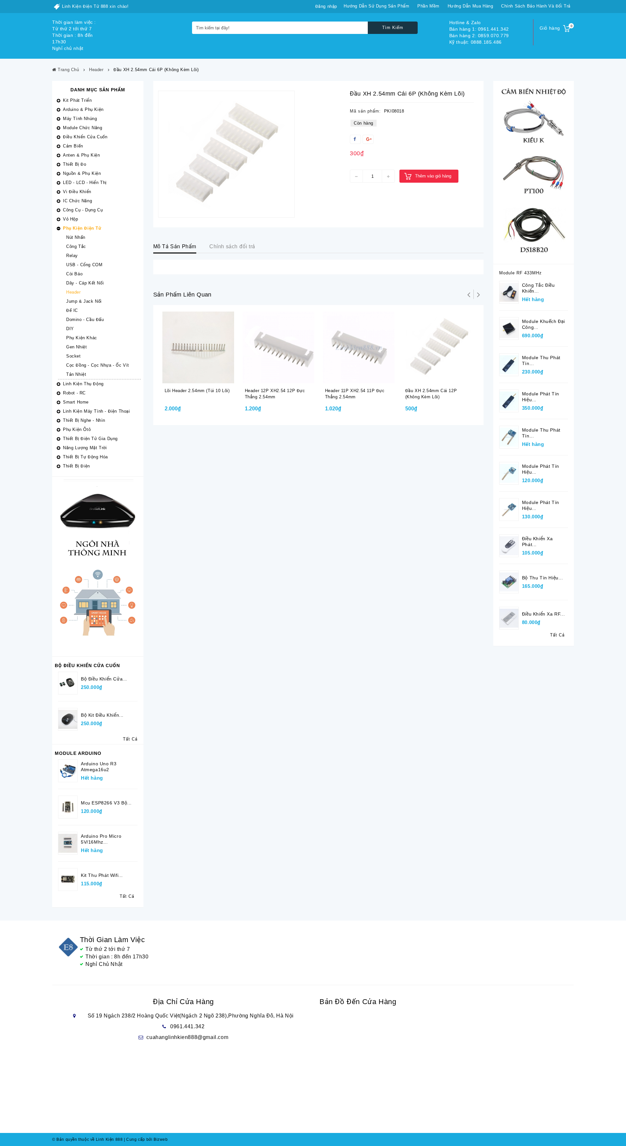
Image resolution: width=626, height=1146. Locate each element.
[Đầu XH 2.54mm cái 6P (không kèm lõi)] (226, 154)
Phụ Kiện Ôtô (77, 429)
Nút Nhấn (75, 237)
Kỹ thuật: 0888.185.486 (475, 42)
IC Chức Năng (77, 200)
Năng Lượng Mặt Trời (85, 447)
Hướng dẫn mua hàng (470, 6)
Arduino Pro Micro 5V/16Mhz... (101, 839)
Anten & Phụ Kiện (81, 155)
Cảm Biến (73, 146)
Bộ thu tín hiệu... (542, 577)
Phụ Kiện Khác (81, 337)
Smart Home (76, 402)
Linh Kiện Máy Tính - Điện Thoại (96, 411)
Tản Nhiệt (76, 374)
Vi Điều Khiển (77, 191)
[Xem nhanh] (206, 377)
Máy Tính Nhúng (80, 118)
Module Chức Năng (82, 127)
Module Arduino (78, 753)
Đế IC (72, 310)
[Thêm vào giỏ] (193, 377)
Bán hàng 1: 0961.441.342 (479, 29)
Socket (73, 356)
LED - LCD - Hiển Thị (85, 182)
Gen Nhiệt (76, 346)
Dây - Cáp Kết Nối (85, 283)
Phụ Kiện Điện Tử (82, 228)
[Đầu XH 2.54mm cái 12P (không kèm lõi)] (438, 347)
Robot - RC (74, 392)
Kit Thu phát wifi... (102, 875)
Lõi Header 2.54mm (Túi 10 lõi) (197, 390)
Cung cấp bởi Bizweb (146, 1139)
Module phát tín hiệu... (540, 396)
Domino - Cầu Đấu (85, 319)
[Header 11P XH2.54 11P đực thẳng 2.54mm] (358, 347)
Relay (72, 255)
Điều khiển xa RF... (543, 614)
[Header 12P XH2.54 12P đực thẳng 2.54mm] (278, 347)
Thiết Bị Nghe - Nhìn (84, 420)
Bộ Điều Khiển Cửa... (104, 678)
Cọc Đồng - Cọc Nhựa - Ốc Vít (97, 365)
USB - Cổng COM (84, 264)
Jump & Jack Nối (84, 301)
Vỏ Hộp (70, 219)
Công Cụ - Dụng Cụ (83, 209)
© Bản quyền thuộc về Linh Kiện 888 (87, 1139)
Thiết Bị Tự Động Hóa (85, 456)
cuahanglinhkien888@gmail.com (187, 1037)
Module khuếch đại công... (543, 324)
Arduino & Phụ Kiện (83, 109)
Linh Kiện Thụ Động (83, 383)
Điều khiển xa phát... (537, 541)
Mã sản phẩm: (365, 111)
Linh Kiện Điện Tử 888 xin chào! (95, 6)
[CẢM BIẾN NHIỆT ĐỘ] (533, 172)
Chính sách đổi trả (232, 246)
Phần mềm (428, 6)
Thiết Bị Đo (74, 164)
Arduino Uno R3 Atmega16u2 (98, 766)
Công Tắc (76, 246)
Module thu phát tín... (541, 360)
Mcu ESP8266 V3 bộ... (106, 802)
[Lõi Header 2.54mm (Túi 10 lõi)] (198, 347)
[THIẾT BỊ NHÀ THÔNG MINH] (98, 566)
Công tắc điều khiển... (538, 288)
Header (73, 292)
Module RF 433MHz (520, 272)
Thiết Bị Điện (76, 466)
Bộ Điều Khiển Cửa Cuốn (87, 665)
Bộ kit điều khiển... (102, 715)
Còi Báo (74, 273)
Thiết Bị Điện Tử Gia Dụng (90, 438)
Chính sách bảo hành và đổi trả (536, 6)
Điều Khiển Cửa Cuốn (85, 136)
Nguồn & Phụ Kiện (82, 173)
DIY (70, 328)
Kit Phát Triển (77, 100)
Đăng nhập (326, 6)
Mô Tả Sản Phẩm (174, 246)
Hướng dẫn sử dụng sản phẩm (377, 6)
